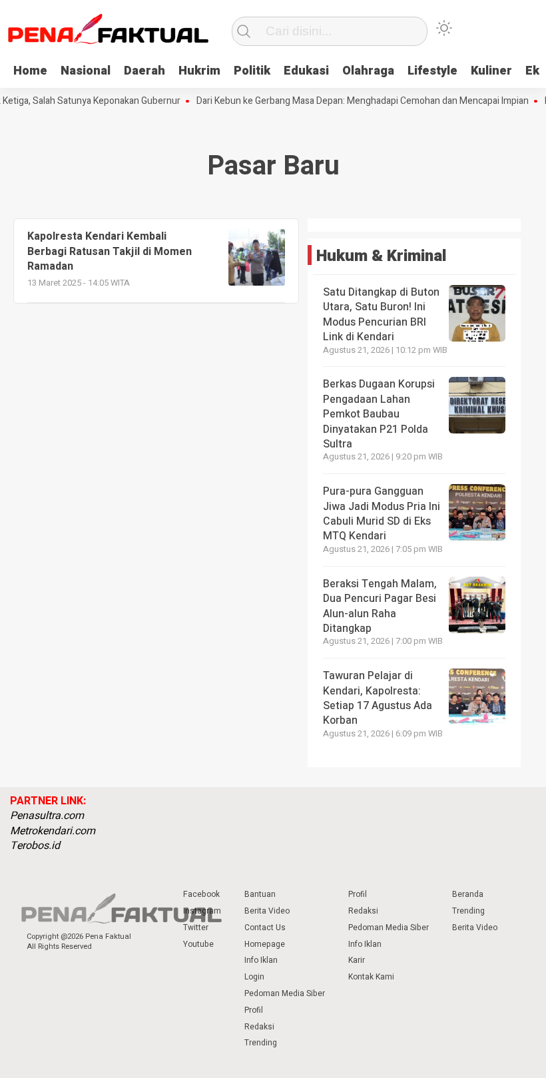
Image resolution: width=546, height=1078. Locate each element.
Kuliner (491, 71)
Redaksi (259, 1027)
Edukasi (306, 71)
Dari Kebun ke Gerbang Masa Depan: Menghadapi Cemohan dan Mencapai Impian (352, 101)
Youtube (198, 944)
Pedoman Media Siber (284, 993)
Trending (260, 1043)
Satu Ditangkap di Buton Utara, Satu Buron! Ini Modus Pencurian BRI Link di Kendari (381, 314)
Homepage (264, 944)
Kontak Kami (371, 977)
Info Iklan (261, 960)
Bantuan (260, 894)
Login (254, 977)
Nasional (86, 71)
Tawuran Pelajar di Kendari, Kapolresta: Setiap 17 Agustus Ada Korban (377, 698)
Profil (253, 1010)
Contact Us (265, 928)
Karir (356, 960)
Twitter (195, 928)
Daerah (144, 71)
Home (30, 71)
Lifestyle (432, 71)
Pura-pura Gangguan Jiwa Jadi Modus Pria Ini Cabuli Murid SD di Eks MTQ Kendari (381, 513)
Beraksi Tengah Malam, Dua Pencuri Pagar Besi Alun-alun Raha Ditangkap (380, 606)
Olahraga (368, 71)
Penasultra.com (47, 816)
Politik (252, 71)
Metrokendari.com (52, 831)
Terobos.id (35, 846)
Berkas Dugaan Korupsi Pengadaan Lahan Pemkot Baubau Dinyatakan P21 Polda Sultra (379, 414)
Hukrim (199, 71)
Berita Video (267, 911)
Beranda (467, 894)
